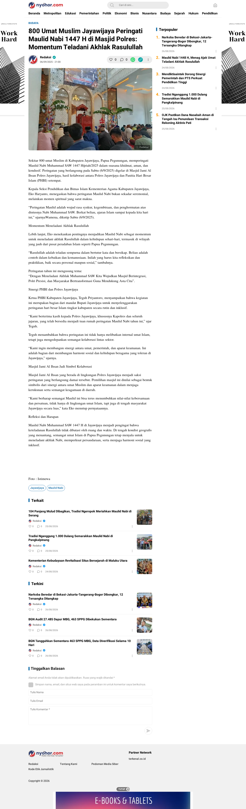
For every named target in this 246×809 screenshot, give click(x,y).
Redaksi (45, 57)
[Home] (215, 5)
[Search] (112, 5)
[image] (144, 517)
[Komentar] (122, 59)
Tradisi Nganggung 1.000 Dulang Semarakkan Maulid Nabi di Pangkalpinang (70, 538)
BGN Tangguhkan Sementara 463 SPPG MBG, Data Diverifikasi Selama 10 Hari (79, 643)
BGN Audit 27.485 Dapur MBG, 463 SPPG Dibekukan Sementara (72, 619)
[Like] (111, 59)
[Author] (33, 59)
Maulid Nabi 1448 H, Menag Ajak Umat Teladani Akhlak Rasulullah (188, 60)
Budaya (33, 23)
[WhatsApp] (132, 59)
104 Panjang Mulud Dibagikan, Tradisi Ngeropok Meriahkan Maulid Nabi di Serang (79, 513)
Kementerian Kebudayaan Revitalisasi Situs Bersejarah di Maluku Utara (77, 561)
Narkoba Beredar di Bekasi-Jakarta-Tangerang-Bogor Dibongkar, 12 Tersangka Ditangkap (75, 597)
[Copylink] (140, 59)
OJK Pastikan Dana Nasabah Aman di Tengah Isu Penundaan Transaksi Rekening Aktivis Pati (188, 119)
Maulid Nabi (55, 488)
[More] (148, 59)
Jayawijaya (37, 488)
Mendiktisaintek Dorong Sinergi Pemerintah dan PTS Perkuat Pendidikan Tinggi (183, 78)
